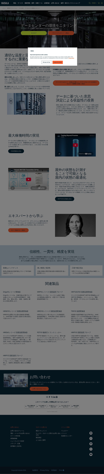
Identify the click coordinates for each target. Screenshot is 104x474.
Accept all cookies (58, 62)
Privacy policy (71, 58)
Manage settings (46, 62)
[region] (52, 56)
